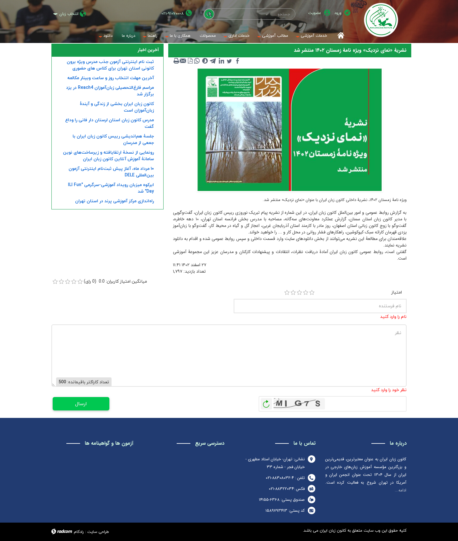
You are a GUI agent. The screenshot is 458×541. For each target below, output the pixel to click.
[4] (305, 292)
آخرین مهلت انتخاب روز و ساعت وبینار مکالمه (110, 78)
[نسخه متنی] (176, 60)
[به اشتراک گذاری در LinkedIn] (221, 60)
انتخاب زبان (69, 14)
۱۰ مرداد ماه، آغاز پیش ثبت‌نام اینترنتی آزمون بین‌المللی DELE (111, 172)
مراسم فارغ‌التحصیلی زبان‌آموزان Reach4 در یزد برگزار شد (110, 91)
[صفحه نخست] (339, 36)
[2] (293, 292)
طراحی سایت (98, 531)
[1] (287, 292)
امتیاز (396, 292)
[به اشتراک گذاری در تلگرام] (213, 60)
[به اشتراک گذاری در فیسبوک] (237, 60)
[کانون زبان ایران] (380, 20)
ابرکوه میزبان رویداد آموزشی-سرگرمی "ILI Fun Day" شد (111, 188)
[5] (312, 292)
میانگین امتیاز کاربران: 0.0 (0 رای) (115, 281)
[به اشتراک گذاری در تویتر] (229, 60)
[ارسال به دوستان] (183, 60)
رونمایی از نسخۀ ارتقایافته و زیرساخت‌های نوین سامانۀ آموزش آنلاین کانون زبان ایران (108, 155)
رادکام (79, 531)
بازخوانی (266, 402)
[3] (299, 292)
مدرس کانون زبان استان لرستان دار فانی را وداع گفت (109, 123)
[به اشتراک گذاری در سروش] (205, 60)
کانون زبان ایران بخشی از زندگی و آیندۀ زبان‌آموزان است (117, 107)
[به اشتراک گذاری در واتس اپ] (197, 60)
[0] (55, 282)
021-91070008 (172, 13)
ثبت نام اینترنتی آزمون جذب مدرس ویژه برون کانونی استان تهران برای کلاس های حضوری (110, 65)
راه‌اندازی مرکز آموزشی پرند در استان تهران (114, 201)
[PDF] (190, 60)
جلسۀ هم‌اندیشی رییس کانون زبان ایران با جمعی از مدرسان (113, 139)
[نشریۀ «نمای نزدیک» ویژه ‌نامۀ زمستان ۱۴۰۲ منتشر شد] (289, 129)
